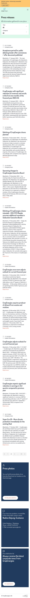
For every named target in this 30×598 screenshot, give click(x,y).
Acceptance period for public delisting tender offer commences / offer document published (15, 52)
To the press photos (10, 498)
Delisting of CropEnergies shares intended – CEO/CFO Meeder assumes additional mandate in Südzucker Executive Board (14, 214)
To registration (9, 584)
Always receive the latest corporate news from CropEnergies (13, 558)
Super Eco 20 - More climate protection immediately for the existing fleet (14, 421)
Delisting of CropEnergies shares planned (14, 133)
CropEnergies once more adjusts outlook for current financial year (14, 270)
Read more (6, 78)
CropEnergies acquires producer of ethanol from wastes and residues (14, 305)
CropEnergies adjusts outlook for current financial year (14, 342)
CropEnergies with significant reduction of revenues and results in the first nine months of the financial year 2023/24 (15, 94)
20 (21, 454)
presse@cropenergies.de (14, 527)
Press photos (8, 468)
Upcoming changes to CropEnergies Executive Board (13, 172)
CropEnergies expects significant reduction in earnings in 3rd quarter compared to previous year (14, 386)
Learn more (5, 5)
